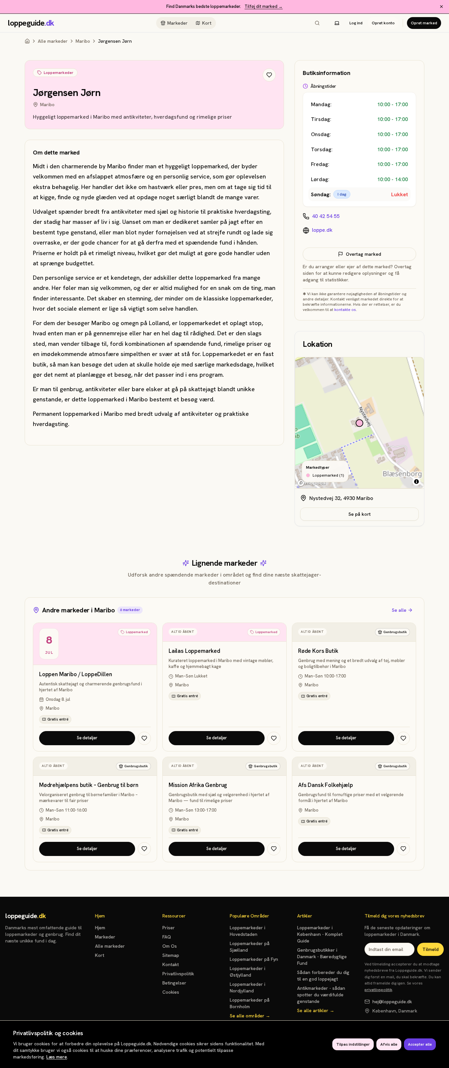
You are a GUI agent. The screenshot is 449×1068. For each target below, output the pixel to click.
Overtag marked (363, 254)
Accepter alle (420, 1044)
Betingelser (174, 983)
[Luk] (441, 6)
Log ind (356, 23)
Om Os (169, 946)
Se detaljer (87, 738)
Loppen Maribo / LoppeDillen (75, 674)
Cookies (170, 992)
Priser (168, 928)
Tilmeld (430, 949)
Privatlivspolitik (178, 974)
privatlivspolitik (378, 989)
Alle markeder (53, 41)
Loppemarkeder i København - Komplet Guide (320, 934)
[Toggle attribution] (416, 482)
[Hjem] (27, 41)
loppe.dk (322, 229)
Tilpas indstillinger (353, 1044)
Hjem (100, 928)
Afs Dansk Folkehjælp (325, 785)
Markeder (177, 23)
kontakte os (345, 309)
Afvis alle (388, 1044)
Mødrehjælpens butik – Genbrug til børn (88, 785)
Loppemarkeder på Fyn (254, 959)
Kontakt (170, 964)
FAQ (166, 937)
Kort (206, 23)
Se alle (399, 610)
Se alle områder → (250, 1016)
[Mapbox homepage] (311, 483)
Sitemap (170, 955)
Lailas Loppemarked (194, 651)
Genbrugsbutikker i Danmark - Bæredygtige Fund (322, 956)
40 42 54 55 (326, 216)
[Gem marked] (269, 75)
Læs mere (56, 1057)
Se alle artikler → (315, 1010)
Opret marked (424, 23)
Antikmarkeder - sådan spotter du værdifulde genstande (321, 994)
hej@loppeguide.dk (392, 1002)
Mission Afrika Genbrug (198, 785)
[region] (359, 423)
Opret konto (383, 23)
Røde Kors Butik (318, 651)
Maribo (83, 41)
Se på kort (359, 514)
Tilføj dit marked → (264, 6)
